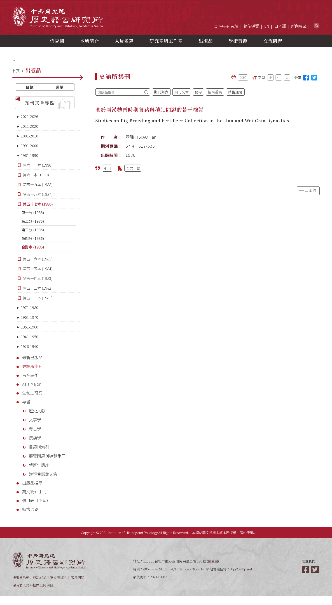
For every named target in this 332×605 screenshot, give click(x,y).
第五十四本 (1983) (38, 278)
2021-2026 (29, 116)
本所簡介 (89, 41)
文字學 (35, 420)
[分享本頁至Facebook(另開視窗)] (306, 77)
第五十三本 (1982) (38, 288)
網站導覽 (251, 26)
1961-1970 (29, 317)
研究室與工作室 (166, 41)
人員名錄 (124, 41)
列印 (243, 77)
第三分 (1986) (32, 229)
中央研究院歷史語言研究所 (57, 17)
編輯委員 (215, 92)
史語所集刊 (32, 366)
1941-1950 (29, 336)
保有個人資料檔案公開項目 (32, 585)
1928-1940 (29, 346)
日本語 (280, 26)
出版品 (206, 41)
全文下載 (133, 168)
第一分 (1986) (32, 212)
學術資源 (238, 41)
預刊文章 (181, 92)
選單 (60, 87)
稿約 (198, 92)
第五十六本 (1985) (38, 259)
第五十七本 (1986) (38, 204)
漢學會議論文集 (43, 474)
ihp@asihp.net (241, 569)
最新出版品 (32, 357)
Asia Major (31, 384)
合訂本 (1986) (32, 247)
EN (266, 26)
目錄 (30, 87)
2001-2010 (29, 136)
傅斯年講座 (39, 465)
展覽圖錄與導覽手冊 (47, 456)
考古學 (35, 429)
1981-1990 (29, 155)
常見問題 (77, 577)
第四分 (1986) (32, 238)
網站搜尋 (316, 26)
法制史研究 (32, 393)
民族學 (35, 438)
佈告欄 (57, 41)
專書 (26, 401)
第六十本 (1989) (36, 174)
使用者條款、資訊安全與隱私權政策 (39, 577)
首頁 (16, 70)
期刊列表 (161, 92)
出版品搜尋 (32, 483)
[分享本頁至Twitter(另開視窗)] (314, 77)
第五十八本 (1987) (38, 194)
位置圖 (213, 561)
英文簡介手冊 (34, 491)
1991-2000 (29, 145)
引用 (107, 168)
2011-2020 (29, 126)
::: (215, 26)
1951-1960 (29, 327)
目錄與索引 (39, 447)
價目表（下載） (36, 500)
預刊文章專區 (40, 102)
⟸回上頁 (308, 190)
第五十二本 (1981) (38, 297)
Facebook (306, 569)
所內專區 (298, 26)
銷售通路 (30, 509)
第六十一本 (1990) (38, 165)
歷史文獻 (37, 411)
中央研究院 (228, 26)
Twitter (315, 569)
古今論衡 (30, 375)
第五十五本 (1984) (38, 268)
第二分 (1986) (32, 221)
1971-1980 (29, 307)
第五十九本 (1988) (38, 184)
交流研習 (272, 41)
